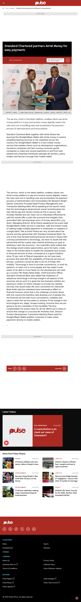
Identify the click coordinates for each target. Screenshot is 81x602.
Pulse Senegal (49, 579)
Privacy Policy (49, 560)
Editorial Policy (49, 564)
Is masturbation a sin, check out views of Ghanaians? (45, 432)
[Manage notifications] (76, 598)
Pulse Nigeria (7, 579)
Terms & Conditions (10, 568)
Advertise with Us (9, 564)
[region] (40, 448)
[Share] (68, 60)
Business (47, 548)
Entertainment (20, 473)
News (5, 544)
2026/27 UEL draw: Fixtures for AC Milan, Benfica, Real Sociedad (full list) (66, 492)
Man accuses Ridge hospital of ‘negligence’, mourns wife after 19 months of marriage (66, 478)
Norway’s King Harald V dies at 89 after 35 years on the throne (26, 478)
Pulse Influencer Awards (52, 568)
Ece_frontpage (10, 8)
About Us (6, 560)
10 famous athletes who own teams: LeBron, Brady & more (26, 463)
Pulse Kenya (7, 583)
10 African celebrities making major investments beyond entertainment (26, 492)
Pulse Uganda (8, 587)
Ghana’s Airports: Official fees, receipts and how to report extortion (65, 464)
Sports (17, 458)
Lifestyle (58, 458)
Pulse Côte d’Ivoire (51, 583)
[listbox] (40, 448)
